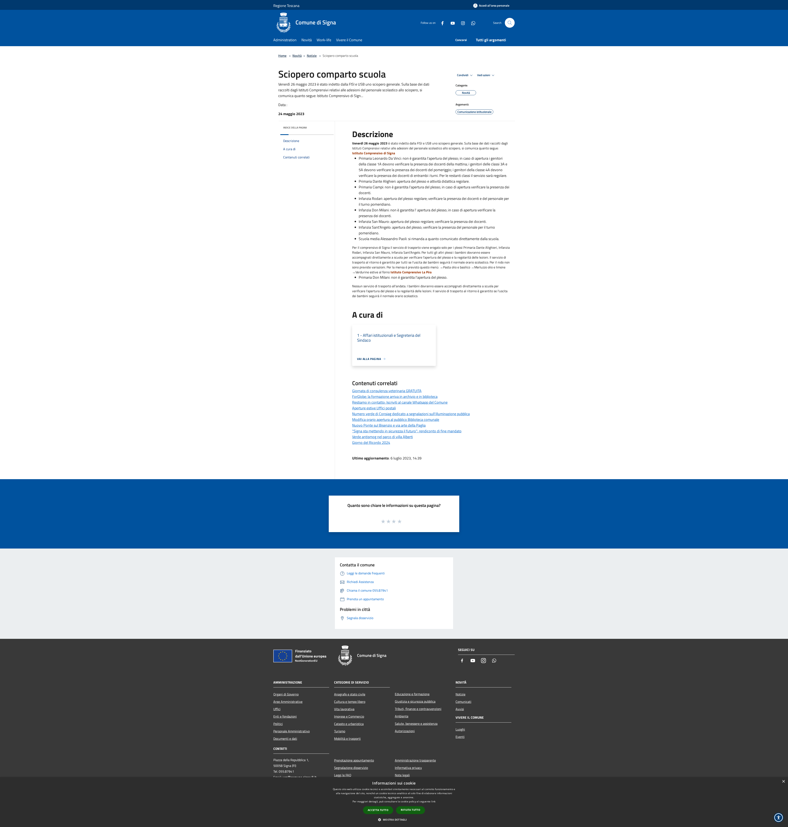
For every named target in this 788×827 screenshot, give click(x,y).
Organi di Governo (286, 694)
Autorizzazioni (405, 730)
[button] (394, 819)
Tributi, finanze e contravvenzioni (418, 708)
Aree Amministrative (287, 701)
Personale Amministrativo (291, 731)
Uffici (277, 709)
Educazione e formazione (412, 694)
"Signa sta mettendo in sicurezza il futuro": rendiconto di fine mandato (407, 431)
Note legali (402, 775)
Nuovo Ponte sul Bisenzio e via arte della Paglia (389, 425)
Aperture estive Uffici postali (374, 408)
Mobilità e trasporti (347, 738)
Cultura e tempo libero (349, 701)
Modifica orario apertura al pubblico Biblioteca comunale (395, 419)
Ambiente (401, 716)
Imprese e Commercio (349, 716)
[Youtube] (451, 22)
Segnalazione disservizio (351, 767)
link (433, 801)
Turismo (339, 731)
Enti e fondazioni (285, 716)
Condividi (463, 75)
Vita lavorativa (344, 709)
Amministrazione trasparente (415, 760)
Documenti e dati (285, 738)
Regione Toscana (286, 5)
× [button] (783, 781)
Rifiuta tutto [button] (410, 810)
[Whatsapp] (471, 22)
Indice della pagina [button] (295, 127)
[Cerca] (510, 23)
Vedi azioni (484, 75)
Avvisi (460, 709)
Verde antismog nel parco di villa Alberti (382, 437)
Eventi (460, 736)
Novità (297, 55)
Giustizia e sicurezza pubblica (415, 701)
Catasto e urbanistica (349, 723)
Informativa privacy (408, 767)
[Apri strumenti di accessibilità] (778, 817)
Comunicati (463, 701)
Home (282, 55)
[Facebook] (441, 22)
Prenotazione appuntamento (354, 760)
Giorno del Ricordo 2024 (371, 442)
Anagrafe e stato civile (349, 694)
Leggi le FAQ (342, 775)
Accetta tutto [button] (378, 810)
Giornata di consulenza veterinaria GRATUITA (386, 391)
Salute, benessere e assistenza (416, 723)
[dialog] (394, 802)
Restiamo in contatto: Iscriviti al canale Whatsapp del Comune (400, 402)
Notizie (312, 55)
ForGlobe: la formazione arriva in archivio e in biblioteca (395, 396)
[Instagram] (461, 22)
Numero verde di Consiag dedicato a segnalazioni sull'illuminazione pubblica (411, 414)
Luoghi (460, 729)
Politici (278, 723)
